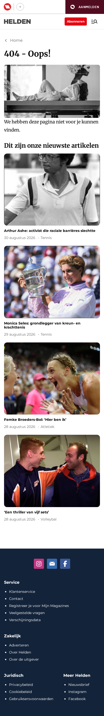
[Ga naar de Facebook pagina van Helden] (65, 564)
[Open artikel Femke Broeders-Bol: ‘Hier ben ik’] (52, 386)
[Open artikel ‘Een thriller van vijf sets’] (52, 479)
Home (16, 40)
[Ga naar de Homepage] (17, 21)
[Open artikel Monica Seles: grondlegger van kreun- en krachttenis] (52, 292)
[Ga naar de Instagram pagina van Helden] (39, 564)
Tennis (46, 237)
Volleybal (49, 519)
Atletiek (47, 426)
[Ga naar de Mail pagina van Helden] (52, 564)
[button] (84, 7)
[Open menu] (94, 21)
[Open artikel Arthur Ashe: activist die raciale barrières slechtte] (52, 198)
